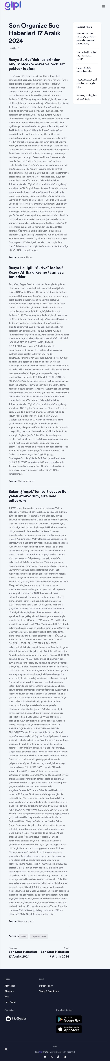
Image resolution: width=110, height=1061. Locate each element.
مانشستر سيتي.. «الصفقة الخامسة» (85, 69)
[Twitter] (45, 1057)
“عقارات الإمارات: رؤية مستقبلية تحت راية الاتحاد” (86, 55)
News (23, 936)
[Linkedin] (64, 1057)
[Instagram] (52, 1057)
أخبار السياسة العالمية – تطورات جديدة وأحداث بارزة (87, 83)
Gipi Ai (16, 48)
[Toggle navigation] (103, 6)
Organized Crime (39, 936)
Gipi (41, 1052)
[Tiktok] (58, 1057)
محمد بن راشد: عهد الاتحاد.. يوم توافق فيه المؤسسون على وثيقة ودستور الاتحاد (86, 38)
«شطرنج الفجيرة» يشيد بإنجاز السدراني (87, 97)
